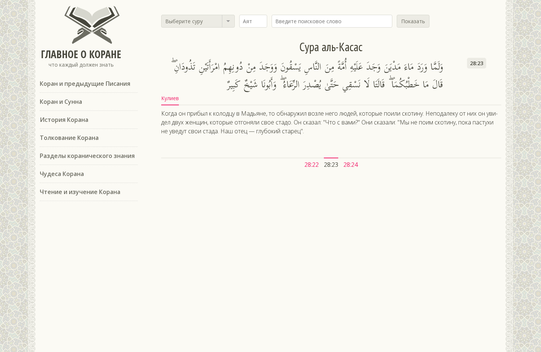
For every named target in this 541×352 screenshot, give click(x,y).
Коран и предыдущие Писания (85, 84)
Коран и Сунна (61, 102)
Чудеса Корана (62, 174)
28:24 (350, 165)
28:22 (311, 165)
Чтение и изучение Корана (80, 192)
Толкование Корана (69, 138)
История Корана (64, 120)
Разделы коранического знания (87, 156)
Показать (413, 21)
